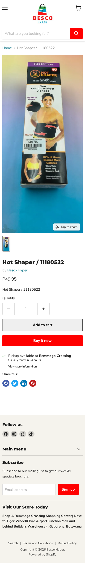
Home (7, 48)
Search (13, 543)
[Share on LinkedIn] (23, 383)
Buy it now (42, 340)
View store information (22, 366)
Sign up (68, 489)
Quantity (8, 298)
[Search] (76, 33)
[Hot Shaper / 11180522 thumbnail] (6, 243)
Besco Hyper (17, 270)
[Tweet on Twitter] (14, 383)
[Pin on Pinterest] (32, 383)
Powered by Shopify (42, 554)
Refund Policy (67, 543)
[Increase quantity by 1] (44, 309)
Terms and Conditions (38, 543)
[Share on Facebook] (5, 383)
